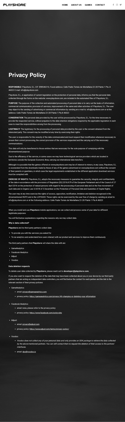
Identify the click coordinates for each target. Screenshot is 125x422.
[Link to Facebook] (113, 5)
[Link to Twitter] (121, 5)
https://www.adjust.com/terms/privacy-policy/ (49, 329)
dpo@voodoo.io (29, 352)
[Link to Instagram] (117, 5)
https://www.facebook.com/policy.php (46, 313)
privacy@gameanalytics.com (34, 292)
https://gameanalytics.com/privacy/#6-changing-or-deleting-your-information (63, 296)
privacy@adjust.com (30, 324)
